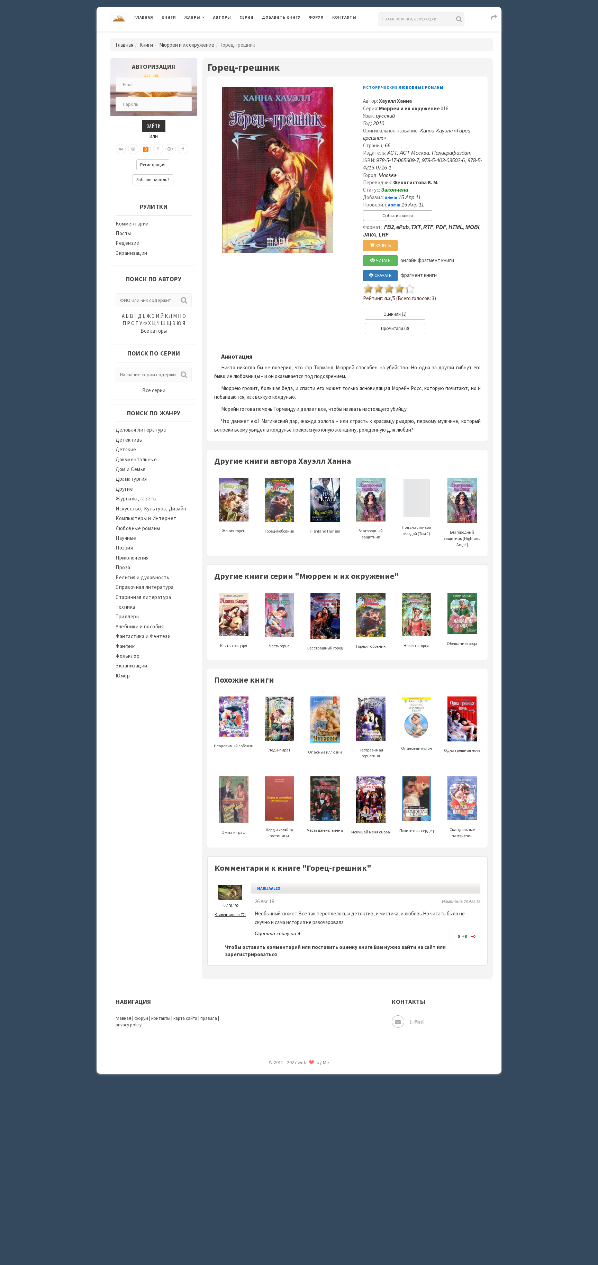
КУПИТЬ (382, 245)
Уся (267, 1133)
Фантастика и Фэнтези (143, 636)
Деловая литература (287, 35)
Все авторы (154, 330)
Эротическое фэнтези (289, 1226)
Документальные (136, 459)
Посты (123, 233)
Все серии (153, 390)
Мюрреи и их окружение (186, 44)
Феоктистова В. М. (415, 182)
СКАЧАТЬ (382, 275)
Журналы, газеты (136, 498)
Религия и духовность (142, 577)
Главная (143, 17)
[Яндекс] (158, 149)
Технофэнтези (280, 1102)
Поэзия (124, 547)
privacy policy (129, 1025)
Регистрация (152, 165)
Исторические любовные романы (403, 87)
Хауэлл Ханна (395, 101)
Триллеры (127, 616)
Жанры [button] (192, 17)
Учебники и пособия (140, 626)
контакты (160, 1018)
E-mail (416, 1021)
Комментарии (132, 223)
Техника (125, 606)
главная (123, 1018)
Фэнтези (273, 1148)
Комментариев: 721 (230, 914)
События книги (397, 216)
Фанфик (125, 646)
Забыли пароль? (153, 180)
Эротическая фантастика (293, 1210)
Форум (316, 17)
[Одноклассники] (146, 149)
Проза (123, 567)
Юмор (123, 675)
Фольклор (127, 656)
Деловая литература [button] (209, 35)
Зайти (153, 125)
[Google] (170, 149)
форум (141, 1018)
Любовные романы (138, 528)
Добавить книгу (281, 17)
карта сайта (185, 1018)
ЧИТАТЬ (383, 261)
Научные (126, 538)
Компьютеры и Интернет (146, 518)
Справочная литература (145, 587)
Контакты (344, 17)
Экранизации (131, 253)
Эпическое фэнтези (286, 1195)
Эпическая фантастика (290, 1179)
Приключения (132, 557)
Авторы (222, 17)
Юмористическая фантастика (299, 1241)
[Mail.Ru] (133, 149)
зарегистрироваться (251, 954)
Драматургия (131, 478)
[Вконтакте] (121, 149)
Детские (126, 449)
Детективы (129, 439)
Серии (246, 17)
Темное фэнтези (282, 1086)
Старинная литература (143, 597)
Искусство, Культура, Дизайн (151, 508)
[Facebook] (183, 149)
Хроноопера (277, 1164)
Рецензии (127, 243)
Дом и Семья (131, 469)
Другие (124, 489)
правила (208, 1018)
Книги (169, 17)
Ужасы (270, 1117)
